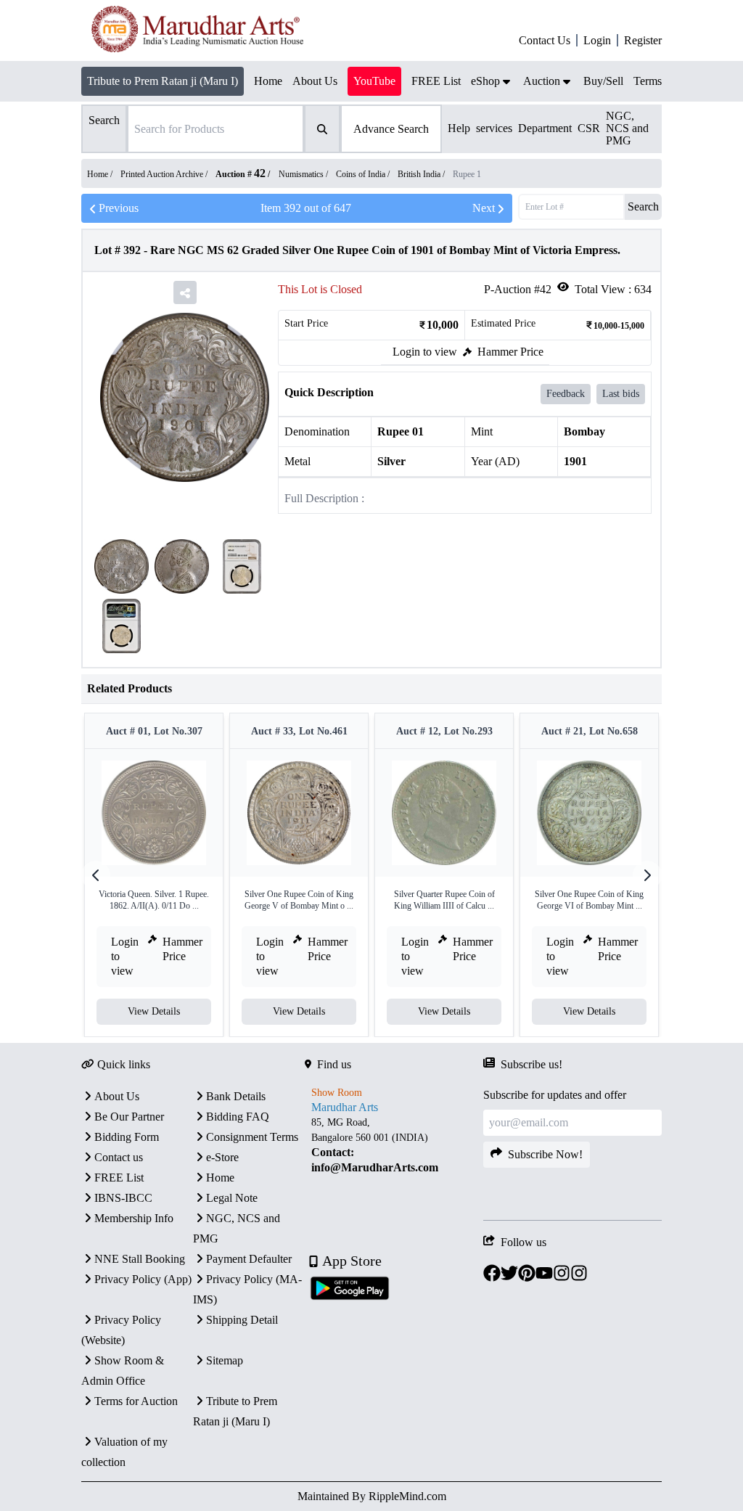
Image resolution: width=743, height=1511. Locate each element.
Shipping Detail (242, 1320)
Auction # (240, 174)
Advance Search (391, 129)
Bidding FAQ (237, 1116)
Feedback (565, 393)
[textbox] (394, 1145)
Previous (119, 208)
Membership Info (133, 1218)
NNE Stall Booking (139, 1259)
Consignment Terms (252, 1137)
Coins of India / (364, 174)
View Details (154, 1011)
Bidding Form (126, 1137)
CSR (589, 128)
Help (459, 128)
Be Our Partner (129, 1116)
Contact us (118, 1157)
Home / (101, 174)
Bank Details (236, 1096)
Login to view (425, 351)
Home (220, 1177)
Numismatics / (304, 174)
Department (545, 128)
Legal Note (232, 1198)
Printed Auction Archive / (165, 174)
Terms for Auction (136, 1401)
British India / (422, 174)
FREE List (119, 1177)
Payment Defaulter (249, 1259)
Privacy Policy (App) (143, 1279)
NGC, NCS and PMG (627, 128)
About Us (116, 1096)
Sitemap (224, 1360)
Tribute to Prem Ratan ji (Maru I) (162, 81)
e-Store (222, 1157)
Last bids (620, 393)
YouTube (374, 81)
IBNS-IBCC (123, 1198)
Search (643, 206)
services (494, 128)
